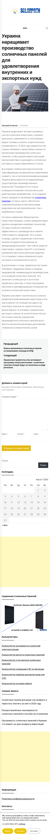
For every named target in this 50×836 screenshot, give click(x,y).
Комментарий (9, 396)
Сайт (35, 434)
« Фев (4, 525)
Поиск (5, 460)
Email (21, 434)
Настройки (34, 831)
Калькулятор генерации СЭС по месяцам (23, 669)
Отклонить (20, 831)
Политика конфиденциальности (18, 798)
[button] (25, 28)
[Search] (47, 28)
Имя (5, 434)
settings (22, 824)
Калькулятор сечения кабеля (17, 683)
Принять (8, 831)
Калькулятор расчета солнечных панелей (23, 654)
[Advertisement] (25, 562)
